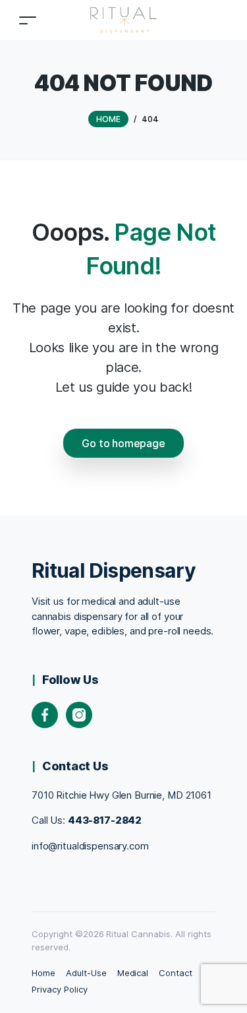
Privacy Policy (60, 989)
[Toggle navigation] (28, 20)
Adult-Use (86, 972)
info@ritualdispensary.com (90, 846)
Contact (175, 972)
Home (43, 972)
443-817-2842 (105, 820)
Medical (133, 972)
